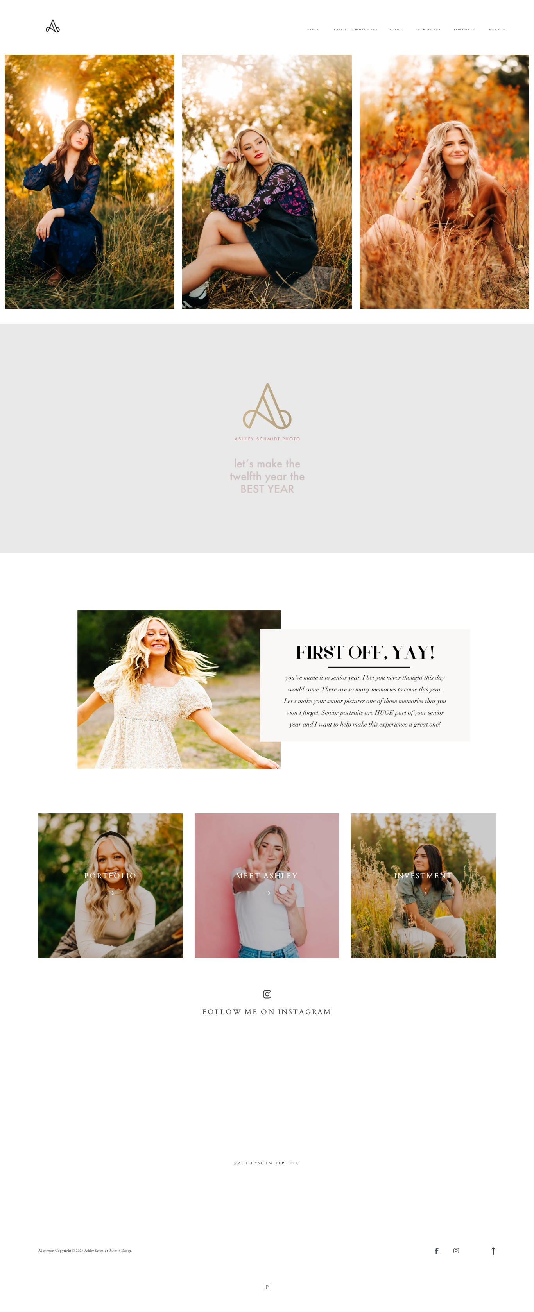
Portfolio (465, 29)
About (396, 29)
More (495, 29)
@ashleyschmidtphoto (267, 1163)
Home (313, 29)
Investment (429, 29)
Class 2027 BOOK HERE (355, 29)
